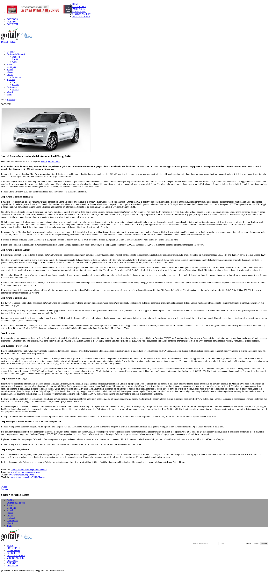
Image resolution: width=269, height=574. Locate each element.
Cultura (10, 74)
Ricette (15, 89)
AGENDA (12, 21)
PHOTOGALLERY (81, 14)
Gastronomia (12, 87)
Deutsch (4, 42)
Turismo (10, 64)
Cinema (15, 84)
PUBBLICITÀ (79, 11)
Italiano (13, 42)
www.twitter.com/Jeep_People (22, 474)
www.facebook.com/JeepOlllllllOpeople (29, 469)
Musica (10, 72)
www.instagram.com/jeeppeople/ (25, 472)
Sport (9, 94)
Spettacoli (11, 79)
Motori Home (54, 161)
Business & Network (16, 54)
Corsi (14, 62)
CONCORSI (12, 19)
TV (13, 82)
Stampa (4, 489)
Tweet (4, 487)
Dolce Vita (11, 67)
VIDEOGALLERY (81, 16)
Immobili (16, 57)
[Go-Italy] (18, 39)
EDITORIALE (79, 6)
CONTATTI (12, 24)
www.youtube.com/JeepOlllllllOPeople (27, 477)
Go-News (11, 52)
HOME (75, 4)
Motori (10, 92)
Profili (15, 59)
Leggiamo (16, 77)
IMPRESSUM (78, 9)
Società (10, 69)
